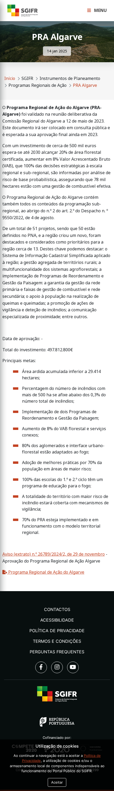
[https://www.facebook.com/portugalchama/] (41, 667)
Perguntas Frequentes (57, 651)
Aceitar (57, 782)
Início (9, 78)
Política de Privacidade (57, 630)
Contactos (57, 609)
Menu (100, 10)
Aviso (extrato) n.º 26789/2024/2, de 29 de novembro (53, 554)
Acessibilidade (57, 620)
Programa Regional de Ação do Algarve (45, 572)
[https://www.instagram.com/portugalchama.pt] (57, 667)
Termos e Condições (57, 641)
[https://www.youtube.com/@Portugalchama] (73, 667)
